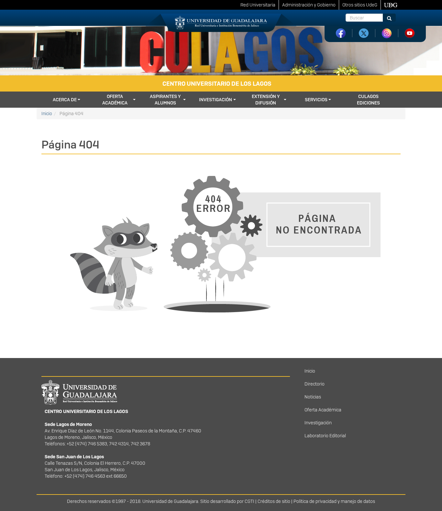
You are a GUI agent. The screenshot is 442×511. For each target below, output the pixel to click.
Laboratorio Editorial (325, 436)
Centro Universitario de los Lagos (216, 83)
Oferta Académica (322, 410)
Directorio (314, 384)
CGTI (249, 501)
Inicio (46, 113)
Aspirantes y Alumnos (165, 99)
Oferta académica (114, 99)
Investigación (215, 100)
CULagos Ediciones (368, 99)
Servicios (316, 100)
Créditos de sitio (274, 501)
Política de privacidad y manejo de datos (334, 501)
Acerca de (65, 100)
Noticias (312, 397)
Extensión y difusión (266, 99)
